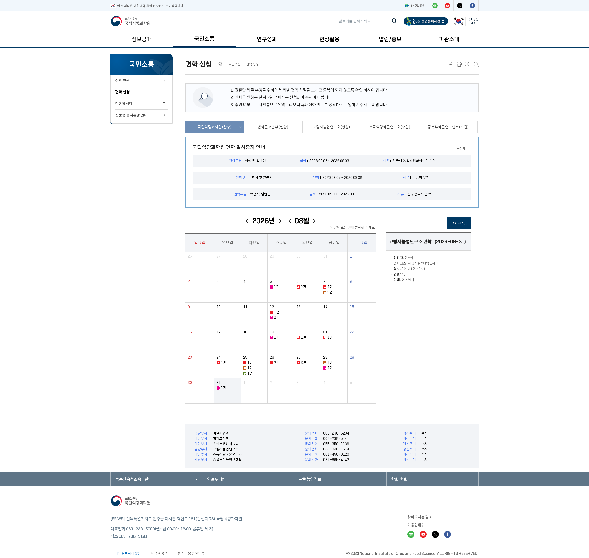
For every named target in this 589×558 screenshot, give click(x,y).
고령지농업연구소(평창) (331, 127)
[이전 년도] (247, 220)
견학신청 (458, 223)
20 (299, 332)
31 (325, 256)
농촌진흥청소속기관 (131, 479)
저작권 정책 (159, 553)
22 (352, 332)
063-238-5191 (133, 536)
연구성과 (267, 39)
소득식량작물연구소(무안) (389, 127)
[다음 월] (314, 220)
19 (272, 332)
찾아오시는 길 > (419, 517)
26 (190, 256)
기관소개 (449, 39)
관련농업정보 (310, 479)
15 (352, 307)
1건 (276, 287)
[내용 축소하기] (476, 64)
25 (245, 357)
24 (219, 357)
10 (219, 307)
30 (299, 256)
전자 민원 (122, 80)
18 (245, 332)
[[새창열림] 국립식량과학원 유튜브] (447, 5)
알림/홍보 (390, 39)
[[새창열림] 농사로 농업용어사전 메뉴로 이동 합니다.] (426, 21)
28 (245, 256)
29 (272, 256)
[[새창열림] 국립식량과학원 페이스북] (472, 5)
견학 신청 (122, 92)
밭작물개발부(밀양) (273, 127)
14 (325, 307)
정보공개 (142, 39)
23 (190, 357)
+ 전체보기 (464, 148)
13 (299, 307)
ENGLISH (417, 5)
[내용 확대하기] (467, 64)
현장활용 (329, 39)
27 (219, 256)
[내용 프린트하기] (459, 64)
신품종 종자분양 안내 (131, 115)
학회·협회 (399, 479)
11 (245, 307)
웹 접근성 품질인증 (191, 553)
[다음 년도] (279, 220)
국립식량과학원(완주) (215, 127)
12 (272, 307)
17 (219, 332)
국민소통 (204, 39)
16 (190, 332)
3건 (303, 363)
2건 (303, 287)
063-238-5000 (140, 529)
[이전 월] (289, 220)
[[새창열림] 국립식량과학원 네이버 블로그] (435, 5)
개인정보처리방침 (128, 553)
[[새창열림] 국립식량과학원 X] (459, 5)
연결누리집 (216, 479)
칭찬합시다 (124, 103)
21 (325, 332)
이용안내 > (415, 525)
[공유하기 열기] (451, 64)
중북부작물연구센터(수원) (448, 127)
